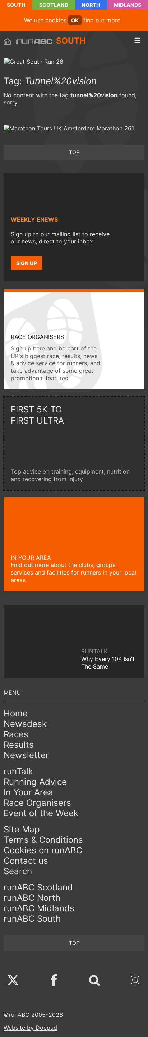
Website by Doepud (30, 1027)
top (74, 152)
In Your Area (28, 792)
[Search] (94, 981)
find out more (101, 20)
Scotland (53, 5)
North (91, 5)
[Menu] (137, 41)
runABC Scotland (38, 887)
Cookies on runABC (43, 850)
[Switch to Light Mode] (135, 981)
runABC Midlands (39, 908)
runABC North (32, 898)
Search (18, 871)
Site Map (22, 829)
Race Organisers (37, 802)
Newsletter (26, 755)
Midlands (127, 5)
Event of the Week (41, 813)
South (16, 5)
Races (16, 734)
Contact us (26, 860)
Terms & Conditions (43, 840)
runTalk (18, 771)
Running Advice (35, 782)
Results (19, 744)
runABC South (32, 918)
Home (16, 713)
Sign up (26, 263)
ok (75, 20)
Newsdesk (25, 724)
